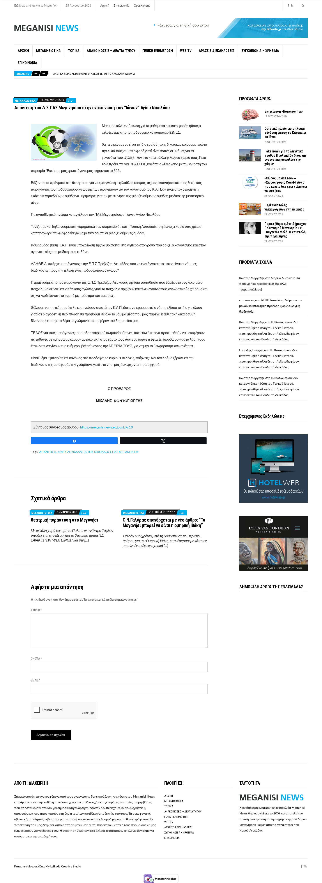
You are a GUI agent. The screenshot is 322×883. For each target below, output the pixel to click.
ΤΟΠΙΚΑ (74, 51)
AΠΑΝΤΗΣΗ (47, 452)
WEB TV (185, 51)
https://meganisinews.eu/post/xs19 (106, 427)
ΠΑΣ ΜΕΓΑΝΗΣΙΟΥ (125, 452)
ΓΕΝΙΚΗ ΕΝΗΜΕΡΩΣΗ (157, 51)
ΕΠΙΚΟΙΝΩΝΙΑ (27, 63)
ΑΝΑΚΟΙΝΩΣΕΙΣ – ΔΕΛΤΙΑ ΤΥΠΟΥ (111, 51)
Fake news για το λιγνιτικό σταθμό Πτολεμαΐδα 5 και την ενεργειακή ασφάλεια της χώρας (109, 73)
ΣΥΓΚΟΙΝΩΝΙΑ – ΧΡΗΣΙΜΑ (260, 51)
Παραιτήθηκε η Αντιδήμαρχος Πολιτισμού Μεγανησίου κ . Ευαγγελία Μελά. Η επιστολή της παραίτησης (285, 230)
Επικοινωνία (121, 5)
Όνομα (36, 658)
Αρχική (104, 5)
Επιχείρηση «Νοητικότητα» (283, 111)
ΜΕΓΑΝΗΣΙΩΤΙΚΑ (48, 51)
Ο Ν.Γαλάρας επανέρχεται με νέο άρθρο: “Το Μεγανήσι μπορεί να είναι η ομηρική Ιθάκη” (164, 522)
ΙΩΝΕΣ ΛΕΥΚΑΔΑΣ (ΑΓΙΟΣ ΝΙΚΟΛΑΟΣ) (84, 452)
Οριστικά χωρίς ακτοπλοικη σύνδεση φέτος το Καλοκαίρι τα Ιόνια (285, 132)
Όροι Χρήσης (142, 5)
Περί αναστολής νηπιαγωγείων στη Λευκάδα (284, 207)
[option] (180, 74)
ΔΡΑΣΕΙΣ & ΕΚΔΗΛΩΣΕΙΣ (216, 51)
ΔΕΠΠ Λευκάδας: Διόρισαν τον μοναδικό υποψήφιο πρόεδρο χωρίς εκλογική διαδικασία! (270, 305)
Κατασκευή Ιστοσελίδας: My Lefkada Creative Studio (47, 866)
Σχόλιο (36, 610)
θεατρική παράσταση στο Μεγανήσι (64, 520)
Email (35, 680)
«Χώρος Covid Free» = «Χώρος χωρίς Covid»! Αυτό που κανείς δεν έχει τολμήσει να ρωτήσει (285, 184)
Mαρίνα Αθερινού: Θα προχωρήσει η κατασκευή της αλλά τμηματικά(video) (269, 283)
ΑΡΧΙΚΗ (23, 51)
